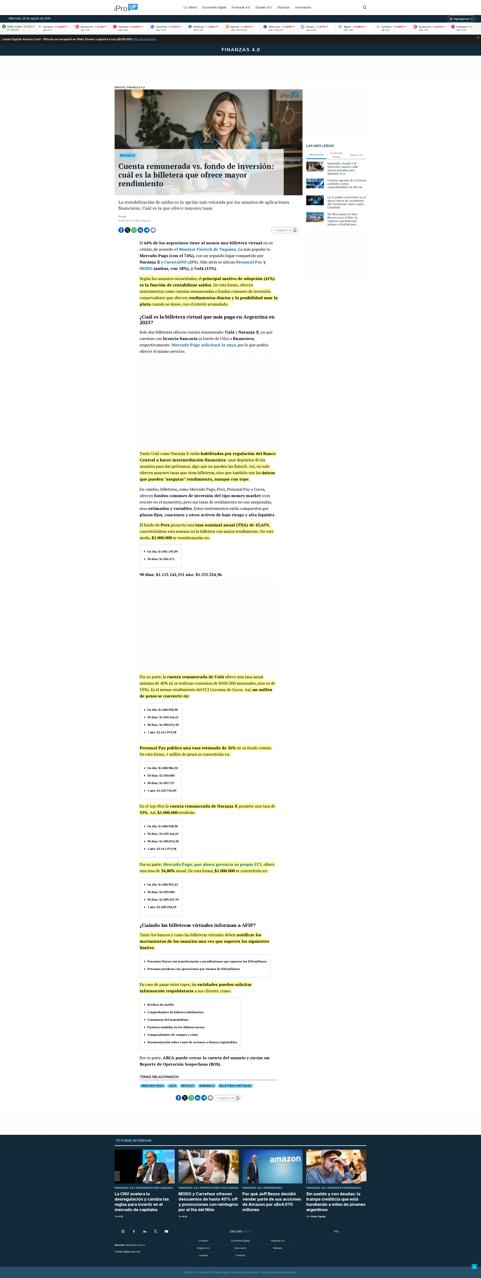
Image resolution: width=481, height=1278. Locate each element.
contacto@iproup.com (127, 1251)
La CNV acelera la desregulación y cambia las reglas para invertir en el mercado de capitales (142, 1201)
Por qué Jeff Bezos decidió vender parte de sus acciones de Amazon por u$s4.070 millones (271, 1201)
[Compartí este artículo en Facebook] (121, 230)
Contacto (240, 1255)
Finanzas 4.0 (241, 7)
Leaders (203, 1255)
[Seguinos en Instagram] (123, 1232)
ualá (172, 1086)
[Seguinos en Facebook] (133, 1232)
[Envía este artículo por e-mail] (153, 230)
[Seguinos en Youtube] (166, 1232)
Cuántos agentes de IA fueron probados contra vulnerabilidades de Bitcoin (346, 183)
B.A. (185, 1216)
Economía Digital (214, 7)
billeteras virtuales (235, 1086)
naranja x (207, 1086)
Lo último (190, 7)
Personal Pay (249, 262)
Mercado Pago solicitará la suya (204, 345)
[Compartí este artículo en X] (127, 230)
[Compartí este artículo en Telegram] (147, 230)
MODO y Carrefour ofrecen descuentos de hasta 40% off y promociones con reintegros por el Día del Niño (208, 1201)
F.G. (121, 1216)
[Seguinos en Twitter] (155, 1232)
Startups (283, 7)
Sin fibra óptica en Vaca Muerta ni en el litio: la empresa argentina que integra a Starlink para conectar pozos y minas (342, 220)
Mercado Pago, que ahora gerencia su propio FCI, (213, 864)
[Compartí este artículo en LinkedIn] (140, 230)
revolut (187, 1086)
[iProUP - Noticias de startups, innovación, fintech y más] (125, 7)
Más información (144, 39)
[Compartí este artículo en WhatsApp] (134, 230)
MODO (146, 268)
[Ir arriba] (474, 1267)
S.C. (125, 216)
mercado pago (152, 1086)
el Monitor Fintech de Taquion (205, 249)
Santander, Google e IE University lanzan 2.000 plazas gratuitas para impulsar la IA (342, 168)
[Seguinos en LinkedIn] (144, 1232)
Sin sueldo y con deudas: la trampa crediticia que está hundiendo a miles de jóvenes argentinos (335, 1201)
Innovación (303, 7)
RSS (336, 1231)
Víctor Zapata (318, 1216)
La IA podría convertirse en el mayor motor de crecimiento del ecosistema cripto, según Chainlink (346, 202)
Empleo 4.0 (264, 7)
